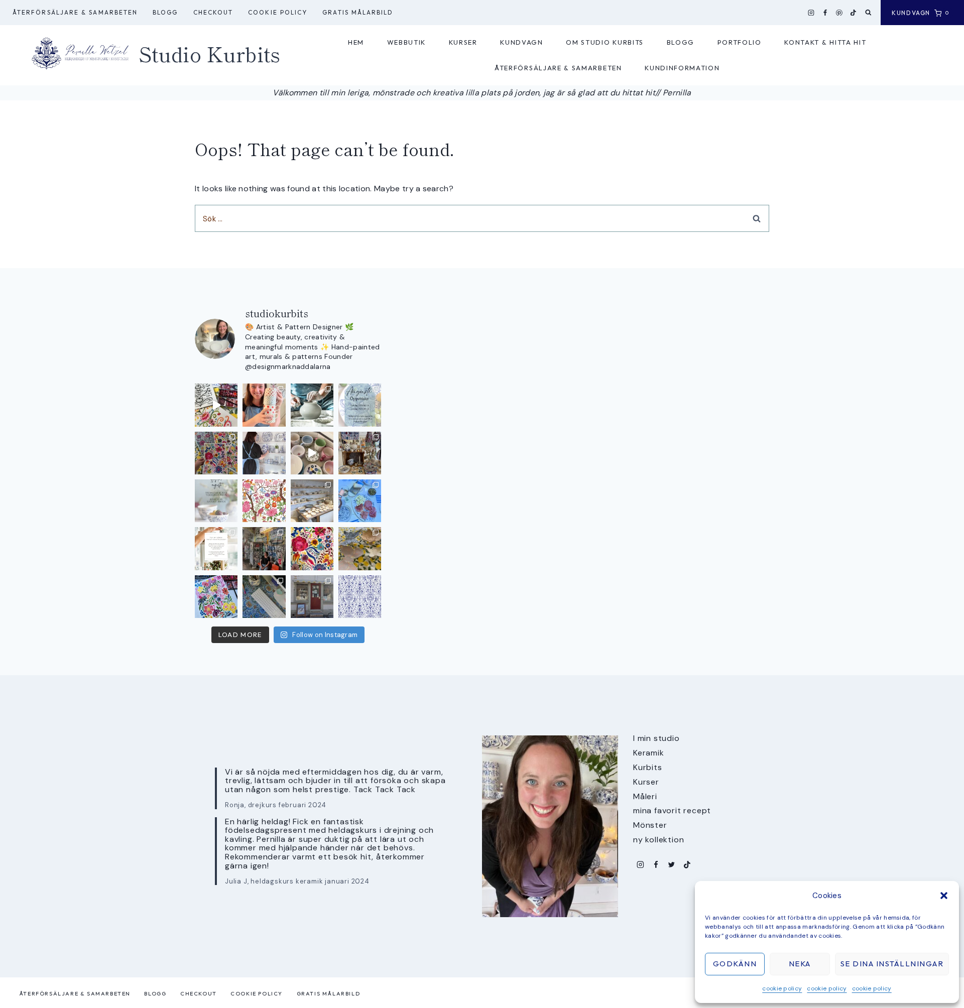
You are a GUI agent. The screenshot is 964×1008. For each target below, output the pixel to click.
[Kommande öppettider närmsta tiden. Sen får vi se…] (216, 500)
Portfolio (739, 42)
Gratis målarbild (357, 12)
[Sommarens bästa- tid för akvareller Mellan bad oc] (312, 548)
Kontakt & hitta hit (825, 42)
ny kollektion (658, 839)
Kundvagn (521, 42)
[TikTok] (853, 12)
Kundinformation (682, 68)
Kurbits (647, 767)
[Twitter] (671, 864)
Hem (356, 42)
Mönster (650, 825)
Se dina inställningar (892, 963)
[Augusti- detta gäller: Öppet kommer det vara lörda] (359, 405)
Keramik (648, 752)
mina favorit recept (672, 810)
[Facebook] (825, 12)
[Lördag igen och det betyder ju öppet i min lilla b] (264, 453)
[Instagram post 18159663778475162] (312, 453)
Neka (800, 963)
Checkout (213, 12)
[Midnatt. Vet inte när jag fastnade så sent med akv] (216, 596)
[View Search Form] (868, 13)
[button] (944, 896)
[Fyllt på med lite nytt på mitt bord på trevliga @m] (359, 453)
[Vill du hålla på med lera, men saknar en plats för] (216, 548)
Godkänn (735, 963)
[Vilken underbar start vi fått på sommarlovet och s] (359, 596)
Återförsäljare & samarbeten (75, 12)
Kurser (463, 42)
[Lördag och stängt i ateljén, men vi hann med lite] (359, 548)
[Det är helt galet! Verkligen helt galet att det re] (312, 500)
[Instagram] (811, 12)
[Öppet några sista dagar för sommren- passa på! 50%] (312, 596)
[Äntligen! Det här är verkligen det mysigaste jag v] (216, 405)
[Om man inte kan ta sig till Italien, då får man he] (359, 500)
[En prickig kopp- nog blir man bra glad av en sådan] (264, 405)
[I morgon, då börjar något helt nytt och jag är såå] (216, 453)
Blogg (165, 12)
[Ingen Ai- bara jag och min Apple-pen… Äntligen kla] (264, 500)
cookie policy (782, 988)
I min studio (656, 738)
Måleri (645, 796)
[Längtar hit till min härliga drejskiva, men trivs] (312, 405)
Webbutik (406, 42)
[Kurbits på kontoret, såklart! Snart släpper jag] (264, 596)
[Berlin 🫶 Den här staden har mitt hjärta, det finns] (264, 548)
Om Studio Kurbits (605, 42)
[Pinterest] (839, 12)
